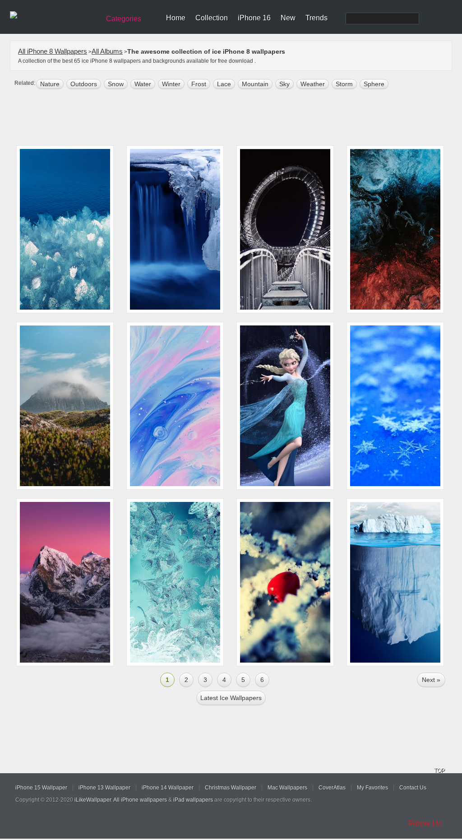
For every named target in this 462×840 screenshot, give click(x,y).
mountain (255, 84)
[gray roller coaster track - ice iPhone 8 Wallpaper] (285, 229)
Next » (431, 679)
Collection (211, 18)
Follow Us (425, 823)
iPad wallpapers (193, 800)
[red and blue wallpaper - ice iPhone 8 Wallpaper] (395, 229)
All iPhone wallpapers (140, 800)
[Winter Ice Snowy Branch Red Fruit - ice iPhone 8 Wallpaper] (285, 582)
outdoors (83, 84)
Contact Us (412, 787)
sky (284, 84)
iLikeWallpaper (92, 800)
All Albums (107, 51)
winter (171, 84)
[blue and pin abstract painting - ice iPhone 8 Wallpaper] (175, 405)
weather (312, 84)
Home (175, 18)
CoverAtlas (332, 787)
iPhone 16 (254, 18)
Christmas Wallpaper (230, 787)
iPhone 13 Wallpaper (104, 787)
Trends (316, 18)
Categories (123, 19)
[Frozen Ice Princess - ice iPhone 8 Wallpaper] (285, 405)
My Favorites (372, 787)
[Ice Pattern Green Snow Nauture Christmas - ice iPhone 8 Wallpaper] (175, 582)
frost (198, 84)
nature (50, 84)
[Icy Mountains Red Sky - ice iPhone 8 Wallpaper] (65, 582)
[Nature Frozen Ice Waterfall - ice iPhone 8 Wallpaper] (175, 229)
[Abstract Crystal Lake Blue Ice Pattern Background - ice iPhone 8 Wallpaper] (65, 229)
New (288, 18)
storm (344, 84)
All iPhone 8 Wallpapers (52, 51)
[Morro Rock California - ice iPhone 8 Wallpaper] (65, 405)
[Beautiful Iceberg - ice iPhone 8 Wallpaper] (395, 582)
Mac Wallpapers (287, 787)
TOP (439, 770)
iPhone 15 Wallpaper (41, 787)
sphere (374, 84)
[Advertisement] (237, 118)
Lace (224, 84)
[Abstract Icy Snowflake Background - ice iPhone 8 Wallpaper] (395, 405)
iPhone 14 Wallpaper (168, 787)
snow (116, 84)
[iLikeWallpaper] (54, 15)
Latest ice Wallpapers (231, 697)
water (142, 84)
